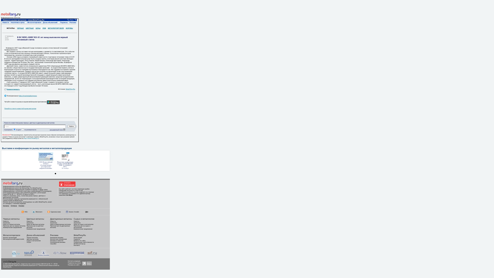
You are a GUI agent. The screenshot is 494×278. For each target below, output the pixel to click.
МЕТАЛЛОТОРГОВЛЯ (56, 28)
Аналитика (6, 223)
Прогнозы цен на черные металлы (14, 226)
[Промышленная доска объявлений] (29, 256)
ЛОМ (44, 28)
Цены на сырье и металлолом (83, 224)
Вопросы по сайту (80, 240)
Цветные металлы (35, 219)
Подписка (64, 22)
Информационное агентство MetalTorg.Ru (16, 186)
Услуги (29, 242)
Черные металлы (11, 219)
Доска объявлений (50, 22)
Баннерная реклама (56, 237)
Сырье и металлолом (84, 219)
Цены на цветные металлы (35, 224)
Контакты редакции (74, 261)
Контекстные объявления (58, 239)
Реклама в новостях (56, 240)
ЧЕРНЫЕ (20, 28)
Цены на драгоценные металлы (60, 224)
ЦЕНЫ (38, 28)
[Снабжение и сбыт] (16, 256)
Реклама (72, 22)
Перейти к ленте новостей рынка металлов (20, 109)
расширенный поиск (56, 130)
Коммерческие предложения (12, 227)
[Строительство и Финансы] (92, 256)
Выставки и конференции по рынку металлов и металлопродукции (37, 148)
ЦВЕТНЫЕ (30, 28)
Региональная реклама (57, 242)
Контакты (6, 205)
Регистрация (78, 237)
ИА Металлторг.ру (79, 244)
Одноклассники (56, 212)
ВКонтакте (39, 212)
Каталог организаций (10, 237)
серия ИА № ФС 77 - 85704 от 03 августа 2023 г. (18, 194)
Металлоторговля (34, 22)
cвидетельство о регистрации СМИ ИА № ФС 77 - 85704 (39, 264)
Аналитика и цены (18, 22)
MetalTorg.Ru (70, 89)
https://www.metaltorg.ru (31, 138)
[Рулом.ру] (59, 256)
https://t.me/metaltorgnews (28, 96)
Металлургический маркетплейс (13, 239)
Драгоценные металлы (61, 219)
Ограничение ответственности (84, 242)
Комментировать (13, 89)
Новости (5, 22)
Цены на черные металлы (11, 224)
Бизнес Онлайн (74, 212)
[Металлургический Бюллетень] (77, 256)
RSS (26, 212)
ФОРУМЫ (69, 28)
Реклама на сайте (74, 265)
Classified (53, 244)
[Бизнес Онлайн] (43, 256)
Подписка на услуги (74, 263)
